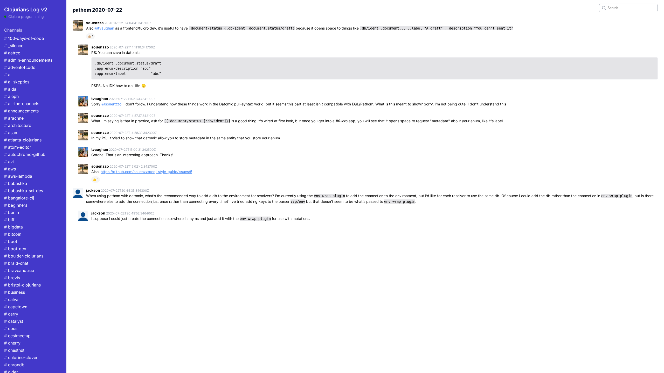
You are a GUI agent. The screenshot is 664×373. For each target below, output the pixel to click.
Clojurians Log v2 (25, 9)
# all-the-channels (21, 103)
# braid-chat (16, 263)
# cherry (12, 343)
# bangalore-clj (19, 197)
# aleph (11, 96)
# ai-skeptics (16, 81)
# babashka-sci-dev (23, 190)
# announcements (21, 110)
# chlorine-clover (21, 357)
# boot (10, 241)
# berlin (11, 212)
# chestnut (14, 350)
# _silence (13, 45)
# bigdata (13, 226)
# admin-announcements (28, 60)
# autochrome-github (24, 154)
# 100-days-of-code (24, 38)
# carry (11, 314)
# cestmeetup (17, 335)
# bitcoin (12, 234)
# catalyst (13, 321)
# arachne (14, 118)
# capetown (15, 306)
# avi (9, 161)
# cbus (10, 328)
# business (14, 292)
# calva (11, 299)
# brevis (12, 277)
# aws (10, 168)
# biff (9, 219)
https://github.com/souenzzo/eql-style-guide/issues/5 (146, 171)
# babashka (15, 183)
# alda (10, 89)
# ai (7, 74)
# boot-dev (15, 248)
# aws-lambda (18, 176)
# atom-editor (17, 147)
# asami (11, 132)
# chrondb (14, 364)
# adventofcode (19, 67)
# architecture (17, 125)
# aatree (12, 52)
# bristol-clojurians (22, 285)
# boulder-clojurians (23, 256)
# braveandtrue (19, 270)
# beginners (15, 205)
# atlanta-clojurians (23, 139)
